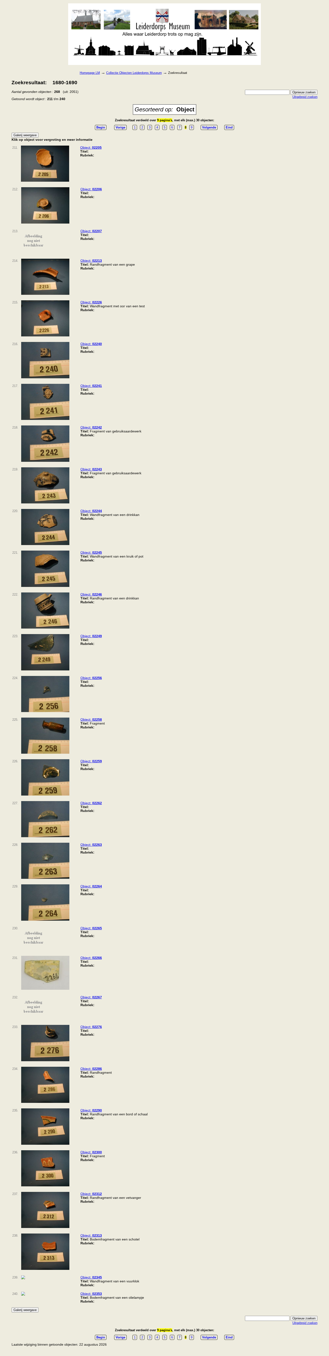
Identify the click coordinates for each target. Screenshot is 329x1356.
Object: (91, 147)
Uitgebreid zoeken (304, 97)
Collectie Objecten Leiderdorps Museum (134, 73)
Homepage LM (90, 73)
